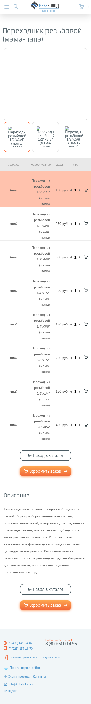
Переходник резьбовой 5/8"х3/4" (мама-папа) (41, 427)
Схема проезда (18, 676)
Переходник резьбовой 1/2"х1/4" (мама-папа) (41, 192)
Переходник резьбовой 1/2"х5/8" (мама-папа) (41, 259)
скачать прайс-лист (23, 657)
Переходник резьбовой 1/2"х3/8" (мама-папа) (41, 225)
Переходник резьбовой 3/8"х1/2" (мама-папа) (41, 359)
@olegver (10, 691)
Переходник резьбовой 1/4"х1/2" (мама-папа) (41, 292)
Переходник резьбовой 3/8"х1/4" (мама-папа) (41, 393)
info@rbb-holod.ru (21, 684)
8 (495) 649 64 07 (20, 643)
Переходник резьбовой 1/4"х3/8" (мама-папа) (41, 326)
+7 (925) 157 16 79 (20, 648)
